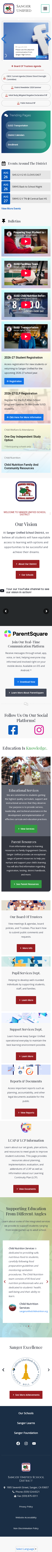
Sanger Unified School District (26, 1479)
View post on (20, 55)
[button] (4, 1281)
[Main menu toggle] (45, 8)
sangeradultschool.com (30, 1298)
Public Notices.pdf (28, 103)
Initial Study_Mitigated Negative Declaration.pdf (28, 95)
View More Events (11, 208)
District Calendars (16, 135)
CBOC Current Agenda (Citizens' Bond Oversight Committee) (26, 78)
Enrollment (13, 144)
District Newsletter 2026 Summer (27, 87)
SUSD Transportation (18, 125)
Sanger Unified (23, 8)
